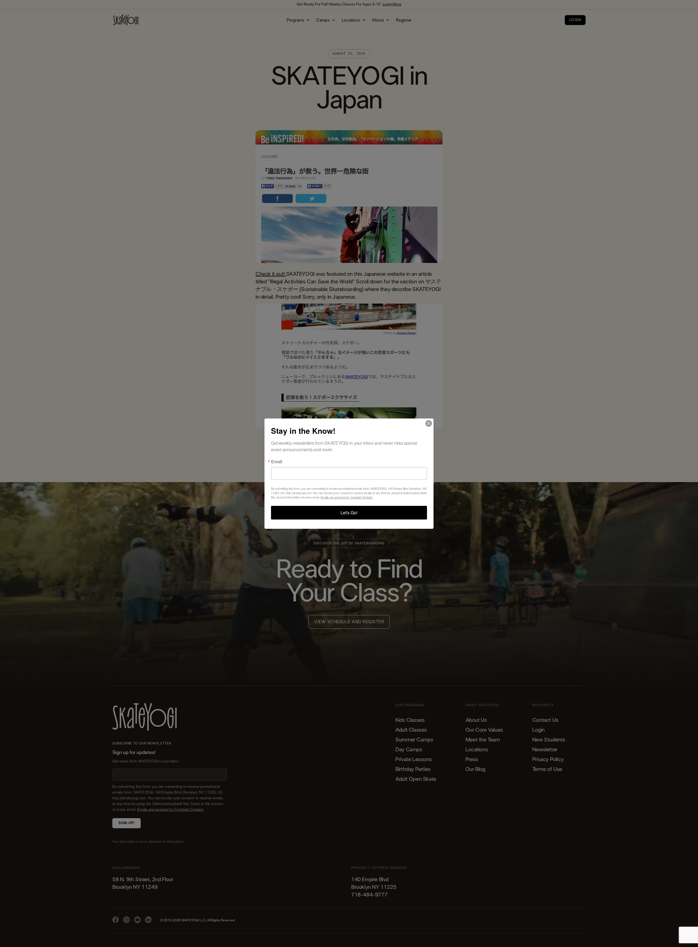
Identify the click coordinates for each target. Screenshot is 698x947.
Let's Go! (349, 512)
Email (276, 461)
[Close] (428, 423)
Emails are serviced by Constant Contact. (347, 497)
